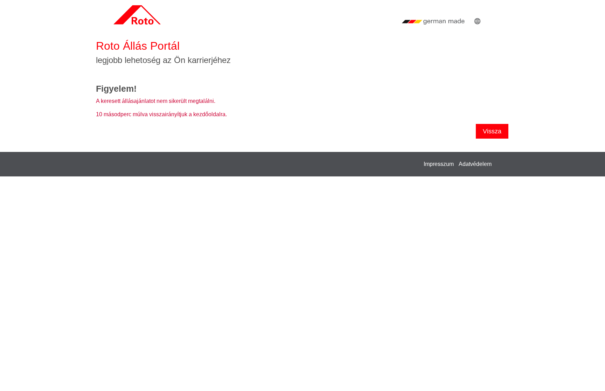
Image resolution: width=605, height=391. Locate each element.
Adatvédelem (475, 164)
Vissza (492, 131)
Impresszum (439, 164)
